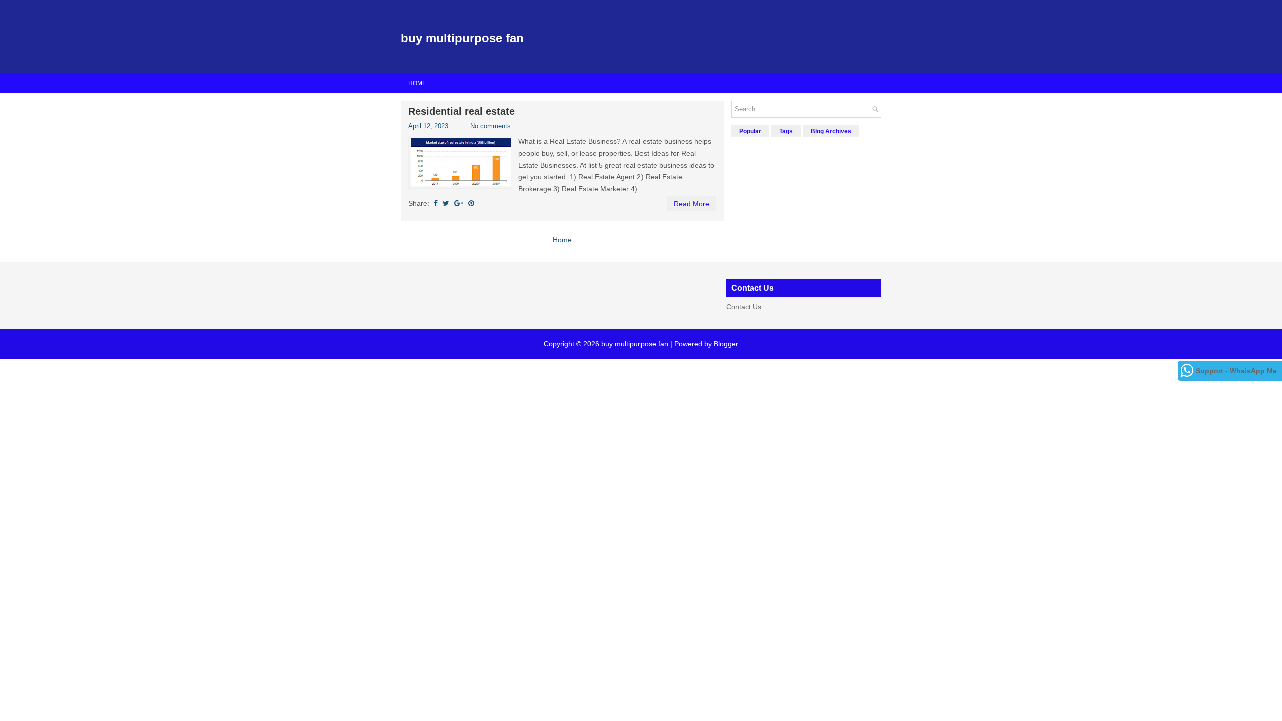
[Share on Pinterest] (471, 203)
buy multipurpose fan (462, 38)
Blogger (726, 344)
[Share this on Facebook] (435, 203)
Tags (786, 131)
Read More (691, 204)
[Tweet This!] (446, 203)
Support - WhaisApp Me (1236, 371)
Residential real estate (461, 111)
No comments (490, 126)
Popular (750, 131)
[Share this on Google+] (459, 203)
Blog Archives (831, 131)
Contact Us (743, 307)
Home (417, 83)
